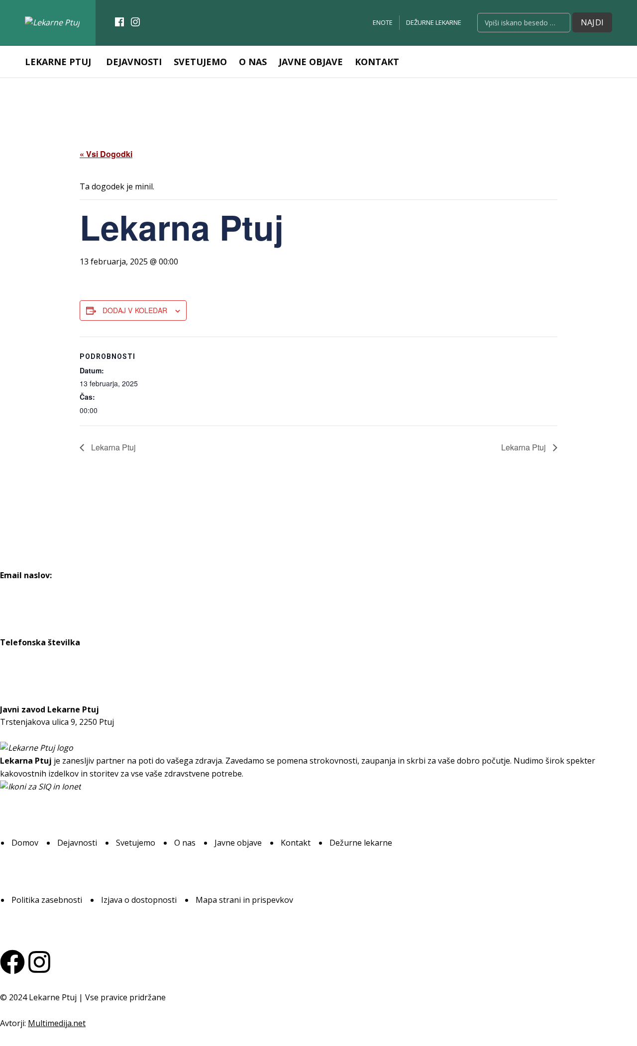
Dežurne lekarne (433, 22)
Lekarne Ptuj (58, 62)
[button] (24, 842)
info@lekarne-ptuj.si (38, 587)
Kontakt (377, 62)
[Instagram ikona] (135, 21)
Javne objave (311, 62)
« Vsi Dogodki (106, 154)
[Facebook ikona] (119, 21)
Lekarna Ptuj (112, 447)
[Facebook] (12, 962)
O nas (253, 62)
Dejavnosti (134, 62)
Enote (383, 22)
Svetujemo (200, 62)
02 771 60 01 (23, 654)
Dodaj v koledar (135, 310)
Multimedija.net (57, 1023)
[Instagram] (39, 962)
